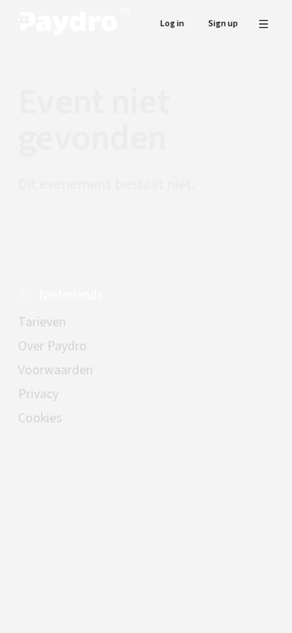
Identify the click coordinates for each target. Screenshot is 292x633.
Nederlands (71, 295)
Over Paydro (52, 346)
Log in (172, 23)
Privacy (38, 394)
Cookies (40, 418)
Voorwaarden (55, 370)
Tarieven (42, 322)
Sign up (223, 23)
